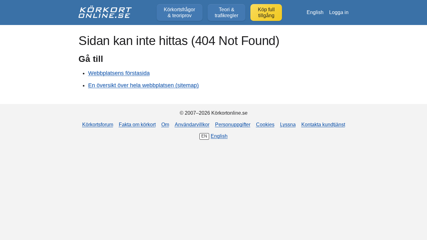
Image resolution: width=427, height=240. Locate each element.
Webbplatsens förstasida (119, 73)
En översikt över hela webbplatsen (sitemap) (143, 85)
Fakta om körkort (137, 124)
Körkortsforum (97, 124)
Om (165, 124)
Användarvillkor (192, 124)
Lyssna (288, 124)
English (315, 12)
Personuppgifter (232, 124)
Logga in (339, 12)
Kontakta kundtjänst (323, 124)
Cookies (265, 124)
